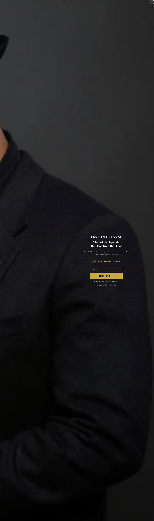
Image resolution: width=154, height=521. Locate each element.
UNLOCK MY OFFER (106, 275)
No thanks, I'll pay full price (106, 285)
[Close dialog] (152, 2)
